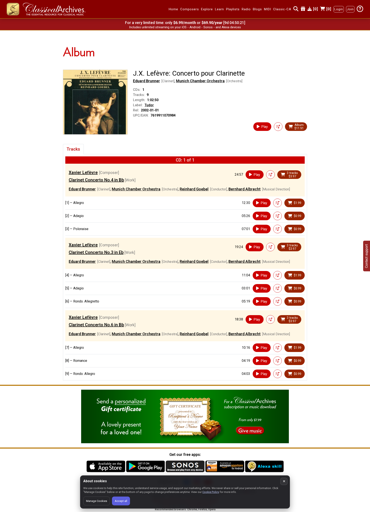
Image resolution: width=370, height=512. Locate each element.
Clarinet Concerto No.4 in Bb (96, 180)
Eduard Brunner (146, 81)
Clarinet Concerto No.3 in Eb (96, 252)
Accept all (121, 501)
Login (338, 9)
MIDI (267, 9)
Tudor (149, 105)
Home (173, 9)
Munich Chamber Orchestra (200, 81)
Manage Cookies (96, 501)
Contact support (366, 256)
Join (350, 9)
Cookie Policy (210, 492)
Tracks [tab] (73, 149)
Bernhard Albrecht (244, 189)
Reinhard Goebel (194, 189)
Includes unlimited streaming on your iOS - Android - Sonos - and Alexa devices (185, 27)
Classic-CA (282, 9)
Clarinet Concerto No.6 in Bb (96, 324)
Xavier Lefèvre (83, 172)
